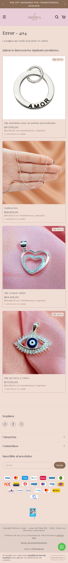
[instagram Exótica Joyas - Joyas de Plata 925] (4, 424)
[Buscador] (56, 17)
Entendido (58, 558)
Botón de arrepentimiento (34, 543)
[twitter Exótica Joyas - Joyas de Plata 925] (21, 424)
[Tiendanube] (34, 549)
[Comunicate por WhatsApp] (62, 547)
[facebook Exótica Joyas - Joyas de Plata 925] (13, 424)
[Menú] (4, 17)
